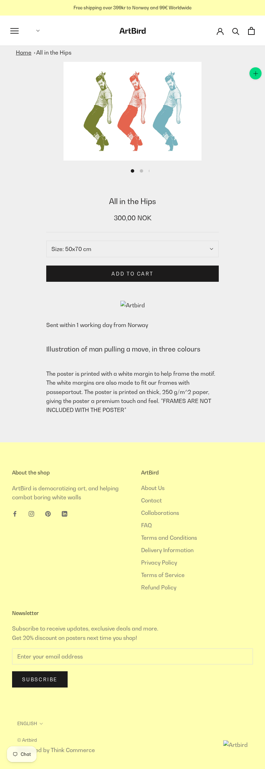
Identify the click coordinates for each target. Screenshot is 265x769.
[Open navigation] (14, 31)
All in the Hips (53, 52)
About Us (153, 487)
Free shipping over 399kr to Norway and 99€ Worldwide (132, 7)
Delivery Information (167, 550)
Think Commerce (73, 750)
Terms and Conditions (169, 537)
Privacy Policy (159, 562)
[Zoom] (255, 73)
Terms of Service (163, 574)
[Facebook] (15, 513)
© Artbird (27, 740)
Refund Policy (158, 587)
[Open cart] (251, 31)
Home (23, 52)
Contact (151, 500)
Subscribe (40, 679)
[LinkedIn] (64, 513)
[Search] (235, 31)
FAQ (146, 525)
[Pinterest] (48, 513)
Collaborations (160, 512)
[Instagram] (31, 513)
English (27, 723)
